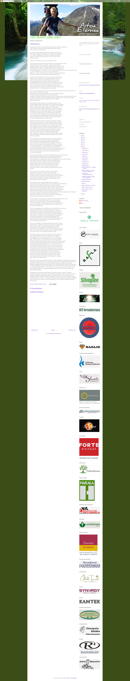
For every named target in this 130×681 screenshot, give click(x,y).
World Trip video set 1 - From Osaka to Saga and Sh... (88, 171)
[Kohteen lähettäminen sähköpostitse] (50, 284)
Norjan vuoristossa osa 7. (87, 189)
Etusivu (32, 37)
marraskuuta (85, 150)
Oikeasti (83, 183)
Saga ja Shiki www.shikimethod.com (87, 174)
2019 (82, 137)
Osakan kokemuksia (86, 179)
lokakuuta (84, 152)
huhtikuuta (84, 159)
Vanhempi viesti (72, 330)
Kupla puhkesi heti (86, 181)
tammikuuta (84, 165)
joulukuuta (84, 148)
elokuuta (84, 156)
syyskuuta (84, 154)
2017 (82, 141)
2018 (82, 139)
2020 (82, 135)
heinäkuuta (84, 158)
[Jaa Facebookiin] (54, 284)
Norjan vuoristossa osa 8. (87, 187)
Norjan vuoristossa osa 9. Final (88, 185)
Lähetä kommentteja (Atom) (55, 333)
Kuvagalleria (49, 37)
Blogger (74, 678)
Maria (82, 203)
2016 (82, 143)
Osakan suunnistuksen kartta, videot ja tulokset (88, 177)
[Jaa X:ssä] (53, 284)
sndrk (64, 678)
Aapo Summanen (40, 37)
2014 (82, 146)
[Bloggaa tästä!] (51, 284)
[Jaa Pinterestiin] (55, 284)
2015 (82, 144)
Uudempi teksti (34, 330)
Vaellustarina (84, 191)
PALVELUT (57, 37)
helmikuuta (84, 163)
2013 (82, 193)
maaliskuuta (85, 161)
